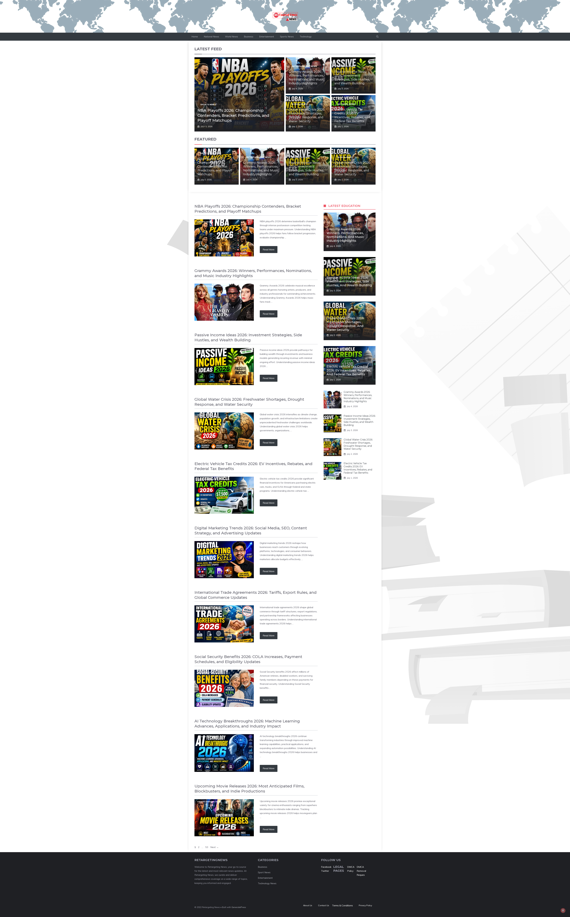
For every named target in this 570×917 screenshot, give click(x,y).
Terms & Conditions (342, 905)
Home (194, 36)
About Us (307, 905)
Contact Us (323, 905)
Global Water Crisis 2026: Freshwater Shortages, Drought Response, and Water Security (358, 444)
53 (207, 847)
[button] (377, 37)
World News (231, 36)
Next (214, 847)
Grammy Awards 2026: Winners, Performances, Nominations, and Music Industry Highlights (358, 397)
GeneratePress (239, 907)
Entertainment (266, 36)
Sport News (264, 872)
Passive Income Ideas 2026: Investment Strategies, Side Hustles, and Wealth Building (349, 281)
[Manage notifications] (563, 910)
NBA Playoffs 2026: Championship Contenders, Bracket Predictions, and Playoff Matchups (233, 115)
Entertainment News (304, 66)
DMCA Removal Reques (361, 870)
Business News (346, 66)
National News (211, 36)
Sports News (287, 36)
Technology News (207, 737)
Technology (306, 36)
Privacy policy (365, 905)
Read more (268, 249)
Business (248, 36)
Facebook (326, 866)
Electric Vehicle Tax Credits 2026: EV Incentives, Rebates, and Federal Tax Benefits (349, 370)
